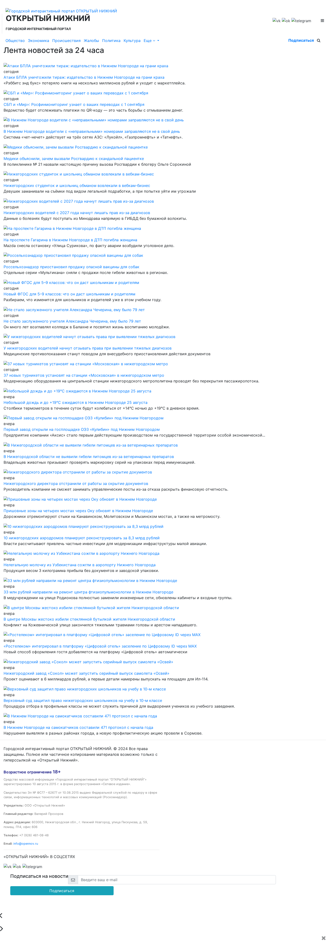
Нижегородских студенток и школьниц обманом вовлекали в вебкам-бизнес (77, 185)
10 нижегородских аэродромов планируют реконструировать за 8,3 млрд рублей (82, 537)
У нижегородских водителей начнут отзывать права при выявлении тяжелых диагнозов (88, 348)
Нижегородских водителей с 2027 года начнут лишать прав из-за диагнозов (77, 212)
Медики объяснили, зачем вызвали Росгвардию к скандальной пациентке (74, 158)
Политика (111, 40)
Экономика (38, 40)
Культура (132, 40)
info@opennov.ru (25, 843)
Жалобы (91, 40)
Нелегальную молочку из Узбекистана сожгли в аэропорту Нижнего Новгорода (80, 564)
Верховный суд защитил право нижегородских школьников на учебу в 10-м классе (83, 700)
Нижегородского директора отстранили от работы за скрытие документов (76, 483)
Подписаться (301, 40)
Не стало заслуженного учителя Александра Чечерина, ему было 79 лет (72, 321)
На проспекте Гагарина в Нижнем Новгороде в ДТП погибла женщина (70, 239)
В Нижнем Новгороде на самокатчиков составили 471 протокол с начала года (78, 727)
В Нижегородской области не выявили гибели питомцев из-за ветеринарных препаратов (89, 456)
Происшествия (66, 40)
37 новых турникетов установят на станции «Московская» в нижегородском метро (84, 375)
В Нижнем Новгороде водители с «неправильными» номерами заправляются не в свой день (92, 131)
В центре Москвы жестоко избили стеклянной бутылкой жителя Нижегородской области (89, 619)
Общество (15, 40)
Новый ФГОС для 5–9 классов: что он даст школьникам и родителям (69, 294)
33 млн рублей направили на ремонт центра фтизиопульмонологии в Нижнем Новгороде (88, 592)
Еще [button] (148, 40)
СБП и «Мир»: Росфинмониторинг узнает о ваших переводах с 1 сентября (74, 104)
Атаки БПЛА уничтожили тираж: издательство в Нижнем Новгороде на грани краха (84, 77)
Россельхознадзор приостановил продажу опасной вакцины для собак (71, 266)
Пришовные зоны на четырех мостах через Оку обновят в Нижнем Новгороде (78, 510)
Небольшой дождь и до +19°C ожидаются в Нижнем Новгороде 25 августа (75, 402)
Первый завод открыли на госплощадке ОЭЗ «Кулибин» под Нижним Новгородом (82, 429)
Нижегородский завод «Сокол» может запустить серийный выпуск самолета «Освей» (86, 673)
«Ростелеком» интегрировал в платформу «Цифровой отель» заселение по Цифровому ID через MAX (100, 646)
